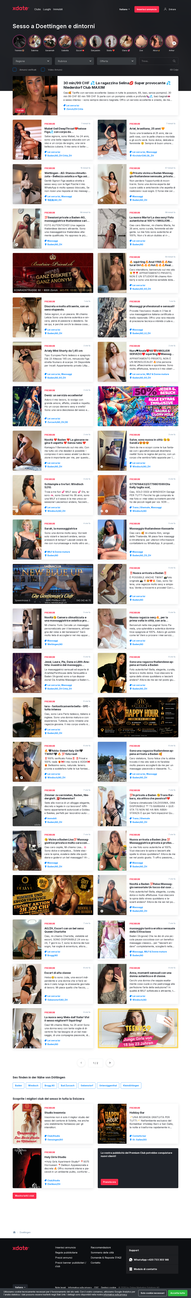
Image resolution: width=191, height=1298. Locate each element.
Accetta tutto (177, 1293)
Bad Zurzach (67, 1085)
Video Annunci (55, 69)
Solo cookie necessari (152, 1293)
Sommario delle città (102, 1252)
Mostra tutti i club (24, 1195)
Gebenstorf (87, 1085)
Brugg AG (50, 1085)
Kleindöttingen (131, 1085)
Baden (18, 1085)
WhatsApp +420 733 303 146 (151, 1259)
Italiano (123, 9)
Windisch (33, 1085)
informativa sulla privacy (115, 1294)
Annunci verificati (28, 69)
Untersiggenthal (108, 1085)
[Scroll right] (174, 43)
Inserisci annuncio (147, 9)
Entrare (172, 9)
